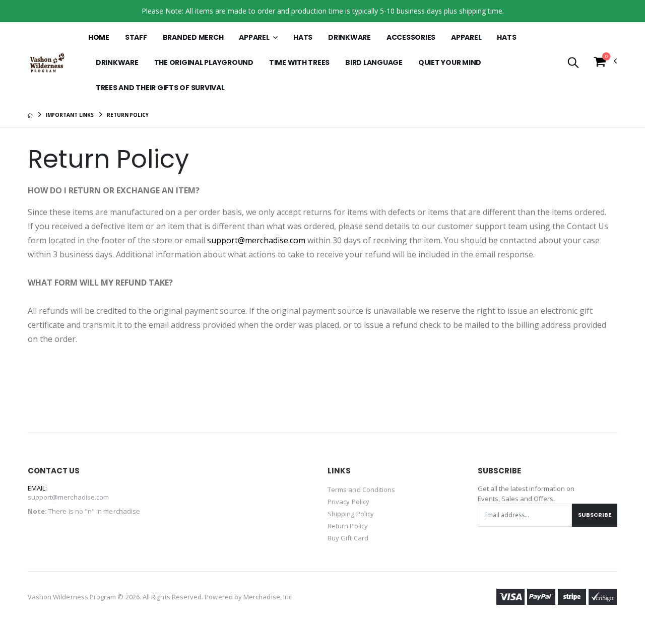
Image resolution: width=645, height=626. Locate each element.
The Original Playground (203, 62)
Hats (302, 37)
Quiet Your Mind (449, 62)
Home (98, 37)
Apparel (255, 37)
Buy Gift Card (348, 537)
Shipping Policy (351, 513)
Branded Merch (193, 37)
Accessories (410, 37)
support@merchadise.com (256, 240)
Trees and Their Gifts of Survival (160, 88)
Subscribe (594, 515)
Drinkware (349, 37)
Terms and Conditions (361, 489)
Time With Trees (299, 62)
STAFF (136, 37)
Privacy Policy (348, 501)
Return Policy (348, 525)
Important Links (70, 114)
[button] (573, 63)
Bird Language (374, 62)
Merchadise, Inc (267, 596)
